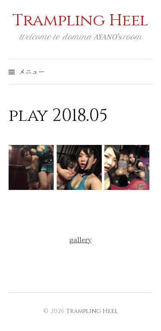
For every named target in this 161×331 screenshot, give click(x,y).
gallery (80, 239)
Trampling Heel (80, 20)
